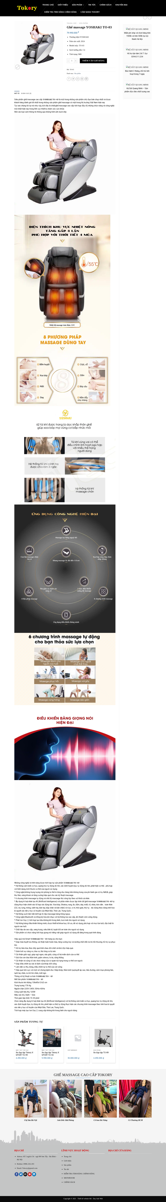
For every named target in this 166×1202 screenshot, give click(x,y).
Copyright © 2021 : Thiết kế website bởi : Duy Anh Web (83, 1199)
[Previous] (14, 1045)
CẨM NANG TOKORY (90, 12)
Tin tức (92, 5)
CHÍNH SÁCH (106, 5)
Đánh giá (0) (26, 93)
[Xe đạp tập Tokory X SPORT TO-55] (52, 1038)
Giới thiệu (63, 5)
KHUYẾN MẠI (121, 5)
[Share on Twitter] (73, 79)
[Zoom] (17, 67)
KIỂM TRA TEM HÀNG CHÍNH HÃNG (60, 12)
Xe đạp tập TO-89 (101, 1052)
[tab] (16, 93)
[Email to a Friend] (78, 79)
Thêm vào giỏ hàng (93, 61)
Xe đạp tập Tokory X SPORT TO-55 (50, 1053)
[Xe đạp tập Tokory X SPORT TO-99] (26, 1038)
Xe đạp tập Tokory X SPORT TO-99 (24, 1053)
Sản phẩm (77, 5)
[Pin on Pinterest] (82, 79)
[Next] (115, 1045)
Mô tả (16, 93)
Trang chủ (48, 5)
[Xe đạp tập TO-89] (104, 1038)
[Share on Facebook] (69, 79)
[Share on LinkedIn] (86, 79)
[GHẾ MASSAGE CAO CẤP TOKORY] (26, 8)
